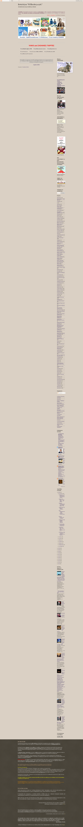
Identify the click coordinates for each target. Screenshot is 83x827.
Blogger (63, 824)
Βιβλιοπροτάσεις (59, 226)
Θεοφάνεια (59, 285)
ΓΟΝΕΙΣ (58, 236)
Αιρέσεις (58, 215)
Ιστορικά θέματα (59, 288)
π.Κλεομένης (59, 357)
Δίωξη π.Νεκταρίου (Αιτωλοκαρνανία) (60, 261)
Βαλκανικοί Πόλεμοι (60, 221)
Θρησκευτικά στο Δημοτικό (60, 413)
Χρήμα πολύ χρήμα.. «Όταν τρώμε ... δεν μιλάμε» (61, 500)
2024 (59, 549)
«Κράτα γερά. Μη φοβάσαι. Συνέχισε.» (62, 508)
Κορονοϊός (58, 294)
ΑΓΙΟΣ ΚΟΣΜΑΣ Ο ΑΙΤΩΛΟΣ (60, 208)
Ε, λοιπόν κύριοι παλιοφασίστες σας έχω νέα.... (62, 525)
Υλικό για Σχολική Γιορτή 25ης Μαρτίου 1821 (60, 592)
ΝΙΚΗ (58, 342)
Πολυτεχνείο (59, 371)
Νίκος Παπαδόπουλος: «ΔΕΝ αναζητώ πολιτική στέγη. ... (62, 512)
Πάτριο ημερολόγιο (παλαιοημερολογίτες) (60, 363)
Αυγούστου (61, 493)
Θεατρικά (58, 284)
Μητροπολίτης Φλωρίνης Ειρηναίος (60, 338)
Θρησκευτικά (59, 287)
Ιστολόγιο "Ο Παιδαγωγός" (30, 4)
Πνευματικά (59, 368)
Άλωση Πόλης (59, 216)
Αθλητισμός (59, 214)
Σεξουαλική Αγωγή (60, 379)
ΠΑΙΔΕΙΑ (58, 358)
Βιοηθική (58, 227)
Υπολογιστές (59, 385)
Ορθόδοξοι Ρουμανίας (60, 352)
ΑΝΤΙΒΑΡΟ (59, 397)
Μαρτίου (60, 543)
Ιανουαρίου (61, 546)
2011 (59, 563)
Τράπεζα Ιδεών (59, 422)
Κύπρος (58, 295)
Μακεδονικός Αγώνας (60, 300)
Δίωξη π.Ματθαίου (60, 256)
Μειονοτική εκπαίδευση (61, 305)
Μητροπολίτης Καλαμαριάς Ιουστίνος (60, 320)
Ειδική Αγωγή (59, 269)
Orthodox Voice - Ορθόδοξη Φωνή (61, 467)
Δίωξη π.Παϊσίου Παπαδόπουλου (60, 265)
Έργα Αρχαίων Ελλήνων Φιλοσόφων (60, 403)
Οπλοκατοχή (59, 351)
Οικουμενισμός (59, 346)
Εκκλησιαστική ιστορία (60, 277)
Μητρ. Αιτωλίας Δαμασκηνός (59, 308)
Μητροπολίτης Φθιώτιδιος (59, 336)
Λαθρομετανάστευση (60, 297)
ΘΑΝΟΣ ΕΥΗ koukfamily (60, 448)
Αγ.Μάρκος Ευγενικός (60, 396)
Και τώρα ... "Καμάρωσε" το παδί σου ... (63, 615)
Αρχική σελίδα (36, 64)
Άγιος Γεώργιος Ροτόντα (59, 206)
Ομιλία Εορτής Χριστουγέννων (63, 603)
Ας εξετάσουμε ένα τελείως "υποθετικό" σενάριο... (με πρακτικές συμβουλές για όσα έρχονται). (61, 83)
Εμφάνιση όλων (63, 486)
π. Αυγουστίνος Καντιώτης (61, 434)
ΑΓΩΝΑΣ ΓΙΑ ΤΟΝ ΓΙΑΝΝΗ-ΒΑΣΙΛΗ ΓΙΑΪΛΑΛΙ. (62, 521)
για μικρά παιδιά (59, 230)
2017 (59, 554)
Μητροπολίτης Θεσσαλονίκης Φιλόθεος (59, 317)
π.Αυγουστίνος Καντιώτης (59, 415)
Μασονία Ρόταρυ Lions (61, 303)
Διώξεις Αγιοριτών (60, 241)
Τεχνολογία (59, 382)
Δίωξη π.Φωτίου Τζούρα (61, 267)
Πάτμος (58, 361)
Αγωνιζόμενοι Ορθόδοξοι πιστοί (60, 212)
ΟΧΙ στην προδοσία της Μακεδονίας (61, 355)
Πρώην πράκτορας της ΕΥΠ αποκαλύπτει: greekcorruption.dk (60, 417)
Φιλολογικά (59, 386)
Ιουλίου (60, 536)
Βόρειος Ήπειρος (60, 229)
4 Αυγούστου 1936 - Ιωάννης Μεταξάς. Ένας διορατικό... (62, 533)
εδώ (64, 804)
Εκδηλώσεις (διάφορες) (61, 272)
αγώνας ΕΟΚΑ (59, 210)
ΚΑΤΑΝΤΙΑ (59, 291)
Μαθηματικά (59, 299)
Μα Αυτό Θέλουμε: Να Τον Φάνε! (61, 517)
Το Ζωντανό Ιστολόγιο (60, 421)
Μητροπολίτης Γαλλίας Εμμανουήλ (60, 314)
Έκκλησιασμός (59, 274)
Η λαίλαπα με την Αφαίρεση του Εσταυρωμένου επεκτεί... (62, 496)
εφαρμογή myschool (60, 281)
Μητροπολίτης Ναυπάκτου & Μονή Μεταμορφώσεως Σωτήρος (60, 326)
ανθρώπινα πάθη (60, 218)
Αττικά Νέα (59, 399)
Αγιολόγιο (58, 204)
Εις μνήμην (59, 271)
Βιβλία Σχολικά (59, 222)
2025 (59, 548)
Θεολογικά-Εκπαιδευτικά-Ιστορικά (60, 410)
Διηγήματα (58, 240)
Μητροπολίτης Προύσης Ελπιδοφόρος (61, 334)
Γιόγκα (58, 233)
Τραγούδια (59, 383)
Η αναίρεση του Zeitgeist (59, 408)
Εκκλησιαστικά (59, 276)
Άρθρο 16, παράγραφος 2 (51, 15)
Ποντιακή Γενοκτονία (60, 374)
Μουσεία (58, 341)
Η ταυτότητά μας (59, 282)
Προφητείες (59, 376)
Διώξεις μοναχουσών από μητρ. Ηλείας (60, 246)
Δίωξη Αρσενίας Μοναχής (59, 248)
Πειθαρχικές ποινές (60, 366)
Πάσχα (58, 360)
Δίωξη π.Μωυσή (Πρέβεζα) (59, 258)
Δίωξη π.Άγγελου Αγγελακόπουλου (60, 250)
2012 (59, 562)
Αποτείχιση (59, 219)
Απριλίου (60, 541)
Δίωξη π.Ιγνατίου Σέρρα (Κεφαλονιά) (61, 252)
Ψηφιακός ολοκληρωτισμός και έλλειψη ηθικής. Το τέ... (62, 504)
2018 (59, 552)
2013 (59, 560)
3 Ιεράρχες (59, 201)
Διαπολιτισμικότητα (60, 237)
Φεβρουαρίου (61, 544)
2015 (59, 557)
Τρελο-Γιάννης (60, 478)
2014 (59, 559)
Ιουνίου (60, 538)
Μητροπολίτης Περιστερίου (59, 331)
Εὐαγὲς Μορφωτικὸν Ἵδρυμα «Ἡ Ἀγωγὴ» (60, 406)
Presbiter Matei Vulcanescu (59, 427)
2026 (59, 492)
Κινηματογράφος (59, 292)
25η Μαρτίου (59, 197)
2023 (59, 551)
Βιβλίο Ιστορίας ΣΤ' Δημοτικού (60, 224)
